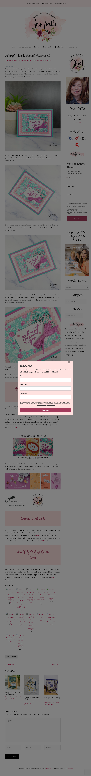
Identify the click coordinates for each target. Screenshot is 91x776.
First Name (23, 384)
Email (22, 376)
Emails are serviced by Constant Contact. (46, 405)
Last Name (23, 393)
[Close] (69, 362)
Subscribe (45, 410)
